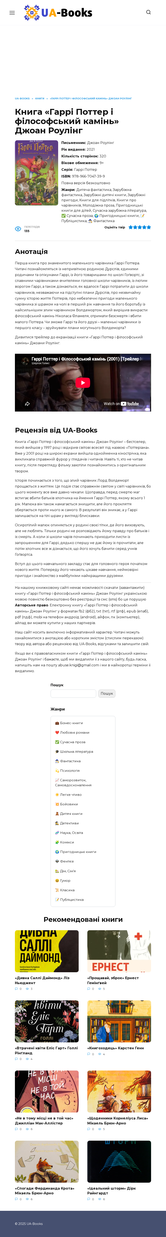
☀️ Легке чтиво (68, 795)
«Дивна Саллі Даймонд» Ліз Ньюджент (42, 980)
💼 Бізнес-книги (69, 723)
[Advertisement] (83, 64)
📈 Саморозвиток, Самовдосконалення (73, 782)
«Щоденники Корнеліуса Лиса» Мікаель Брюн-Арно (117, 1120)
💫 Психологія (67, 771)
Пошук (57, 685)
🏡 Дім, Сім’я (65, 871)
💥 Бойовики (66, 804)
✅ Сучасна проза (70, 742)
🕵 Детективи (67, 823)
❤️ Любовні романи (72, 732)
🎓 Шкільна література (74, 751)
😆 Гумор (62, 880)
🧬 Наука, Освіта (69, 833)
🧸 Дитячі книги (69, 814)
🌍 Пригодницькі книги (75, 852)
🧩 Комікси (64, 842)
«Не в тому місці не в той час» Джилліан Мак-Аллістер (44, 1120)
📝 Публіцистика (69, 900)
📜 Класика (65, 890)
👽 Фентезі (64, 861)
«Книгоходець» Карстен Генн (115, 1048)
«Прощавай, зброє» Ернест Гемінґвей (113, 980)
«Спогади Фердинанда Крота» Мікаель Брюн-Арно (44, 1190)
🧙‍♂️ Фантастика (68, 761)
